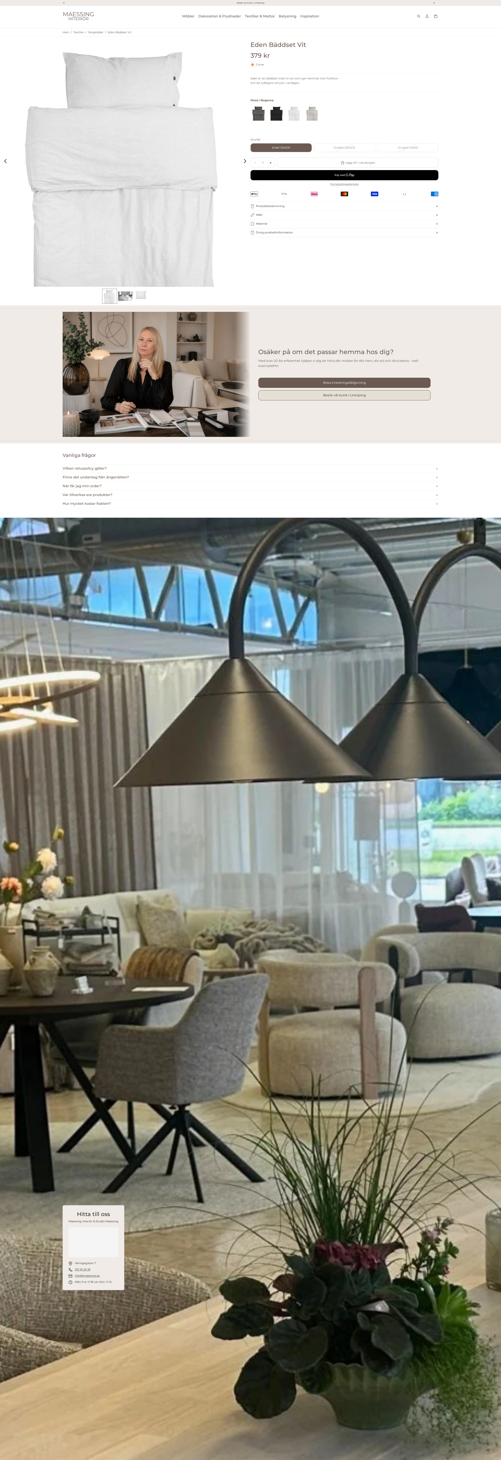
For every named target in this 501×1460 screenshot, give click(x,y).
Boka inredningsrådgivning (344, 383)
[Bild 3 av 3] (141, 296)
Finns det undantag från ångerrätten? (96, 477)
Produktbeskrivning (270, 206)
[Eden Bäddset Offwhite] (312, 113)
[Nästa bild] (246, 161)
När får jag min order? (82, 486)
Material (261, 224)
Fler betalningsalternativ (344, 184)
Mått (259, 215)
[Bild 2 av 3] (125, 296)
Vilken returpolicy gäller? (85, 468)
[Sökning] (418, 16)
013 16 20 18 (82, 1269)
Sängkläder (96, 32)
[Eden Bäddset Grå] (258, 113)
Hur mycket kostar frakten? (87, 503)
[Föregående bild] (4, 161)
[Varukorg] (435, 16)
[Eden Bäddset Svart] (276, 113)
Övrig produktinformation (274, 232)
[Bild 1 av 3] (110, 296)
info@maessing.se (87, 1275)
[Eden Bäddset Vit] (294, 113)
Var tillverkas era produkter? (87, 495)
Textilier (78, 32)
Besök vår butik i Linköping (344, 395)
